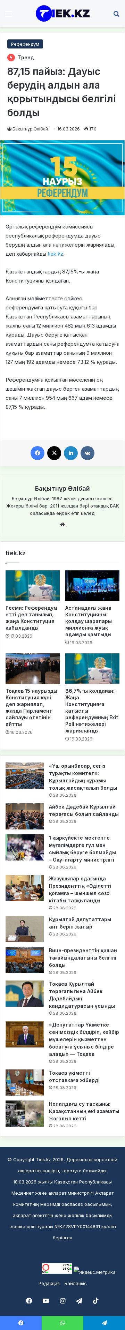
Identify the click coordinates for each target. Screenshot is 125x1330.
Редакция (49, 1283)
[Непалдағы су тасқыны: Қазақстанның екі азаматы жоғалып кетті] (25, 1113)
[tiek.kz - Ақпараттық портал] (62, 13)
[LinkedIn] (71, 453)
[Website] (62, 524)
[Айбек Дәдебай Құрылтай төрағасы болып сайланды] (25, 816)
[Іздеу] (116, 16)
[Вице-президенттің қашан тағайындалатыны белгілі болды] (25, 960)
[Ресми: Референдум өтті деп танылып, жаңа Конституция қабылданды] (33, 585)
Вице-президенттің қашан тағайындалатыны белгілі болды (83, 957)
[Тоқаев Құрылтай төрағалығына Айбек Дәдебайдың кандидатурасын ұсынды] (25, 993)
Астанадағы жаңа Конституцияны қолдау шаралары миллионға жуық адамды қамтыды (88, 621)
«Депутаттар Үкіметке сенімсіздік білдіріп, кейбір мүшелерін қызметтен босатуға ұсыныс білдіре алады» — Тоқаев (84, 1039)
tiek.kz (54, 253)
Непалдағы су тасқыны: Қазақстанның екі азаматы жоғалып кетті (84, 1111)
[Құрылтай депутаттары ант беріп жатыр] (25, 929)
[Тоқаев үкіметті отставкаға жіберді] (25, 1082)
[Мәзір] (8, 16)
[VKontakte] (87, 453)
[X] (54, 453)
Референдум (25, 44)
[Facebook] (37, 453)
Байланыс (76, 1283)
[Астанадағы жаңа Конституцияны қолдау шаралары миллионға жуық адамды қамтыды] (92, 585)
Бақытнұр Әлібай (30, 129)
